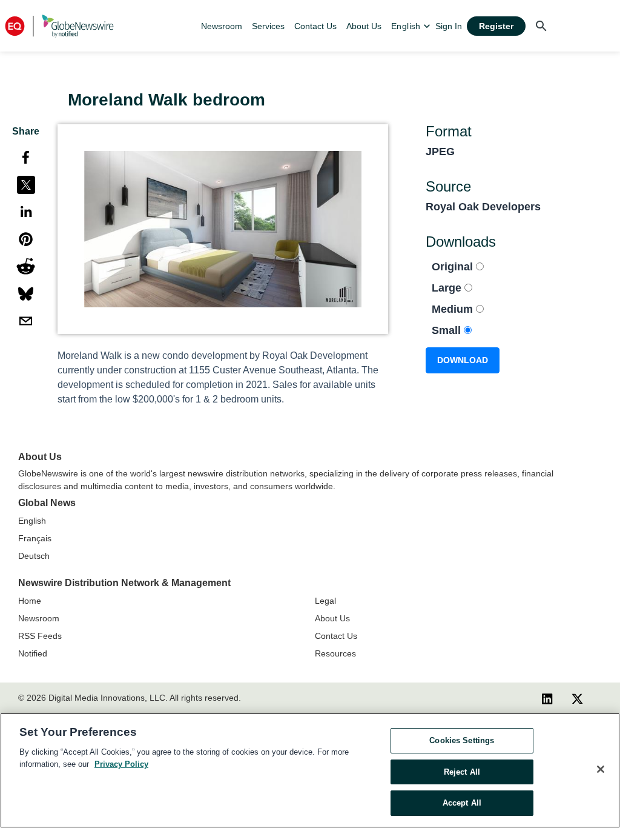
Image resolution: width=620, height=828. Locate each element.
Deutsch (34, 556)
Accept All (462, 802)
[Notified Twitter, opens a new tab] (577, 698)
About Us (332, 618)
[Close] (600, 769)
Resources (335, 653)
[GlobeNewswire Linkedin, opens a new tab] (547, 698)
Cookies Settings (461, 740)
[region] (310, 770)
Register (496, 26)
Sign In (448, 26)
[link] (221, 26)
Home (29, 601)
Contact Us (336, 636)
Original (454, 267)
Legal (325, 601)
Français (34, 538)
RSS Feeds (40, 636)
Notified (32, 653)
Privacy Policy (121, 764)
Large (448, 288)
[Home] (59, 25)
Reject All (462, 771)
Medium (454, 309)
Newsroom (38, 618)
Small (448, 330)
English (32, 521)
